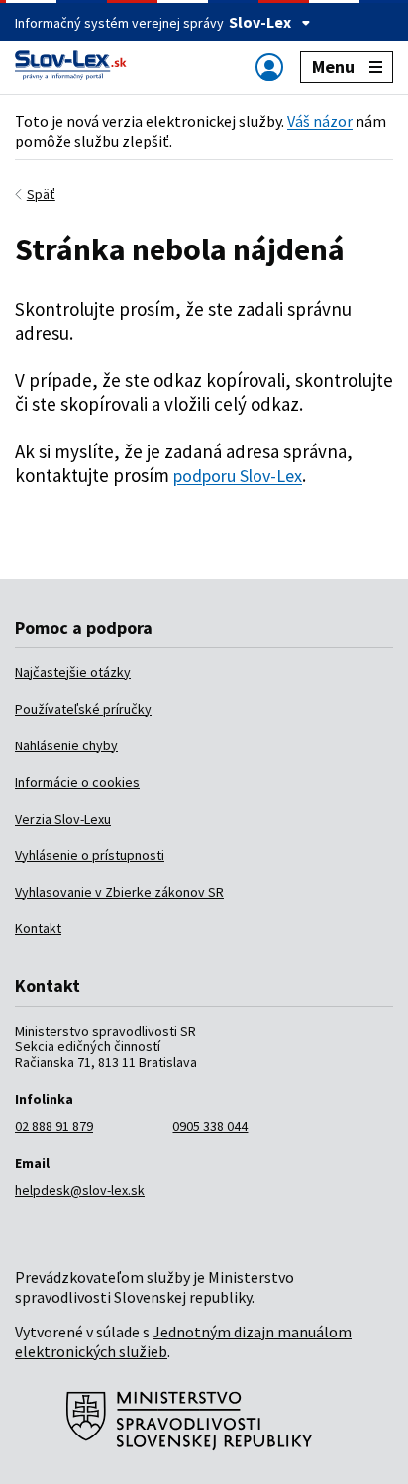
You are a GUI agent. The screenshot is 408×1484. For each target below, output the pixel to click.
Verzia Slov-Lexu (63, 819)
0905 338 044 (210, 1126)
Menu (333, 66)
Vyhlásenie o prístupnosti (89, 855)
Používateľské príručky (83, 709)
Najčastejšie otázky (73, 672)
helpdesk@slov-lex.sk (80, 1190)
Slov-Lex (260, 22)
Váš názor (320, 121)
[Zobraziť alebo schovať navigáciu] (269, 67)
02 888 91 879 (54, 1126)
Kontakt (38, 928)
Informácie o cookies (77, 782)
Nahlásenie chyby (66, 745)
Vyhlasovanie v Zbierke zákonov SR (119, 892)
